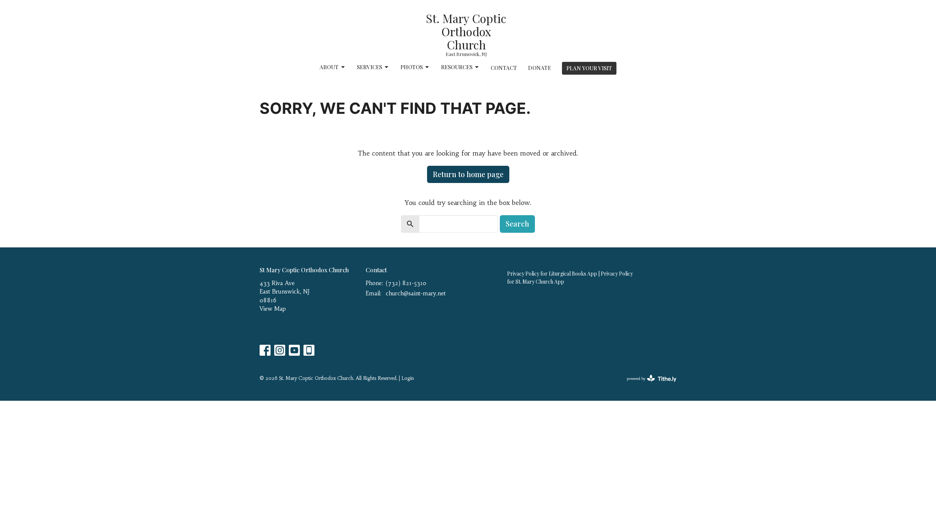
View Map (273, 308)
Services (369, 67)
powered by (647, 384)
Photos (411, 67)
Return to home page (468, 174)
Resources (456, 67)
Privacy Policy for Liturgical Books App (552, 273)
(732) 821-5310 (406, 283)
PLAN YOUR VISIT (589, 68)
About (329, 67)
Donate (539, 67)
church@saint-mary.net (416, 293)
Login (407, 378)
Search (517, 223)
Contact (504, 67)
